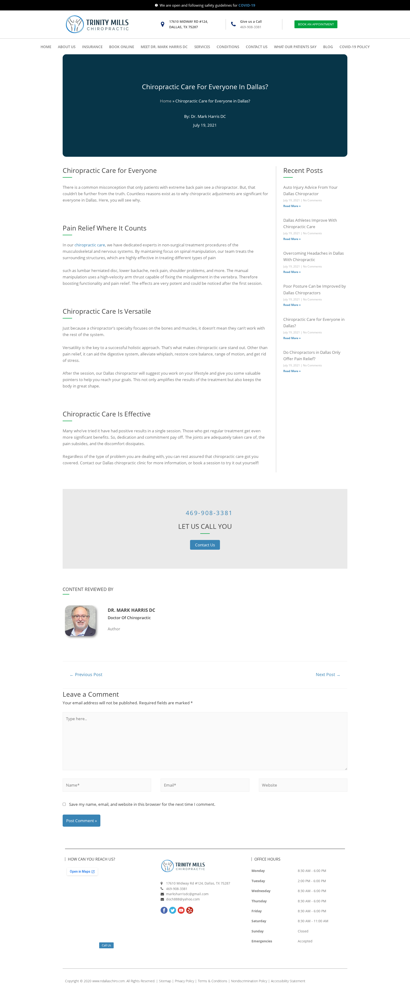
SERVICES (202, 46)
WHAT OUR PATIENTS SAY (295, 46)
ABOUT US (66, 46)
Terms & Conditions (212, 981)
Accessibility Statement (288, 981)
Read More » (292, 206)
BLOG (328, 46)
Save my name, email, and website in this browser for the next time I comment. (142, 804)
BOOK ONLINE (121, 46)
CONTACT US (256, 46)
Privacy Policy (184, 981)
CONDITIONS (228, 46)
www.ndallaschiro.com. (109, 981)
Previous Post (86, 674)
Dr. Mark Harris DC (131, 610)
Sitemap (165, 981)
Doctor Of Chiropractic (129, 617)
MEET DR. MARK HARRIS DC (164, 46)
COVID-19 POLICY (355, 46)
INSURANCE (92, 46)
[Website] (303, 785)
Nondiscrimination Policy (249, 981)
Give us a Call (251, 21)
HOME (46, 46)
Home (166, 101)
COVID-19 (246, 5)
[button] (315, 24)
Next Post (328, 674)
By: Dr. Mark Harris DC (205, 116)
